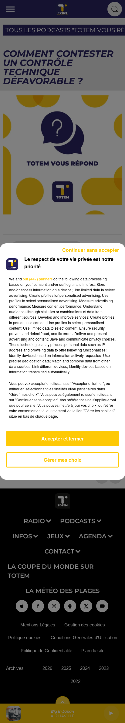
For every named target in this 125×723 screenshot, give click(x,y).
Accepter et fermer (62, 438)
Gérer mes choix (62, 459)
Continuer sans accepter (90, 249)
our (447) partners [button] (37, 278)
